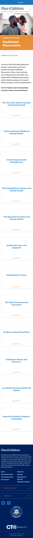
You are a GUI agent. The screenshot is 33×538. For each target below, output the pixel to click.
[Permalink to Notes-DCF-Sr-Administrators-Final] (16, 191)
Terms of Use (21, 533)
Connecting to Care (7, 477)
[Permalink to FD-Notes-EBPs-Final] (16, 334)
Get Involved (5, 479)
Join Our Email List (10, 488)
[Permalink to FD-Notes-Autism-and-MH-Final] (16, 248)
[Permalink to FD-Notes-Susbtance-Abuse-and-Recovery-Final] (16, 362)
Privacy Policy (12, 533)
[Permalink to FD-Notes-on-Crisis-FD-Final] (16, 163)
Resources (20, 472)
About (3, 472)
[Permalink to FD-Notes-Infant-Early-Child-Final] (16, 134)
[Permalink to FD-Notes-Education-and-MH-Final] (16, 220)
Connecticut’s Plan (7, 474)
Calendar (20, 474)
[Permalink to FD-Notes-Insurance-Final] (16, 305)
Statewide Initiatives (23, 482)
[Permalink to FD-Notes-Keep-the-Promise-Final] (16, 419)
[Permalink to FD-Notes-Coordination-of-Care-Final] (16, 277)
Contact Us (7, 496)
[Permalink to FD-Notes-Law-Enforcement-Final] (16, 391)
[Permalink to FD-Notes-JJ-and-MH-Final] (16, 106)
